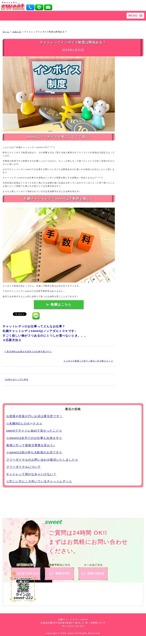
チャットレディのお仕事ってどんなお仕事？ (34, 326)
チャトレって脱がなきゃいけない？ (31, 474)
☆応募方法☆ (12, 340)
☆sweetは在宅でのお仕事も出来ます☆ (34, 437)
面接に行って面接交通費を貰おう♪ (30, 445)
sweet (71, 633)
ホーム (6, 32)
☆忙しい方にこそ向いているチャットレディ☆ (39, 481)
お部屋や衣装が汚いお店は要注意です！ (34, 416)
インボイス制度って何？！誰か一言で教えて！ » (88, 361)
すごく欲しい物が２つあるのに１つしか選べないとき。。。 (45, 335)
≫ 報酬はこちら (59, 304)
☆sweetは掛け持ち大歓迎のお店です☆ (34, 452)
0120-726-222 (75, 626)
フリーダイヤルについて (23, 466)
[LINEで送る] (36, 313)
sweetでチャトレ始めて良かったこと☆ (34, 430)
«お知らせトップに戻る (16, 379)
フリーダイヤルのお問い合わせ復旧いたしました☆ (42, 459)
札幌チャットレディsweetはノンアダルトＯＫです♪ (39, 330)
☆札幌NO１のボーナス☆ (24, 423)
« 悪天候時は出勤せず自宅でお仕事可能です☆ (28, 351)
